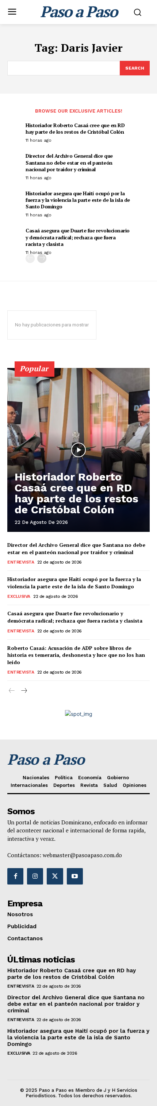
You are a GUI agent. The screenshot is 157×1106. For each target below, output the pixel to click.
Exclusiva (18, 596)
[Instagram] (35, 876)
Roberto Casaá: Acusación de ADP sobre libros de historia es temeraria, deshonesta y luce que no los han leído (76, 655)
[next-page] (41, 258)
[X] (55, 876)
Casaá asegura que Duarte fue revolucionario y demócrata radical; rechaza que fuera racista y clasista (78, 237)
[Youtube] (75, 876)
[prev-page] (30, 258)
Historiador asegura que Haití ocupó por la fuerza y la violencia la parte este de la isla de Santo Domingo (78, 200)
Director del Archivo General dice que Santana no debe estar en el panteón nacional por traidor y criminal (69, 162)
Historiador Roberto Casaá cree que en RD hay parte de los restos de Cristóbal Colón (75, 128)
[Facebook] (15, 876)
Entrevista (20, 562)
